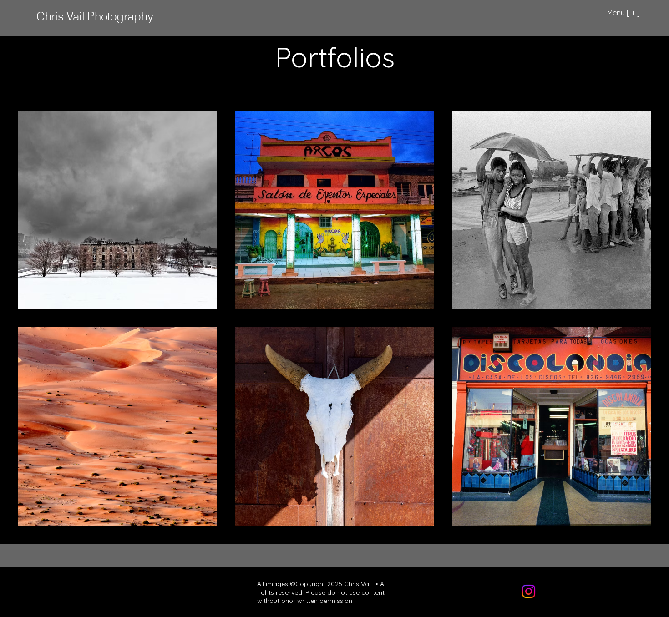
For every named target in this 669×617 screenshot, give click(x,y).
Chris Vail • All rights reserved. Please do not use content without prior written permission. (322, 592)
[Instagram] (528, 591)
